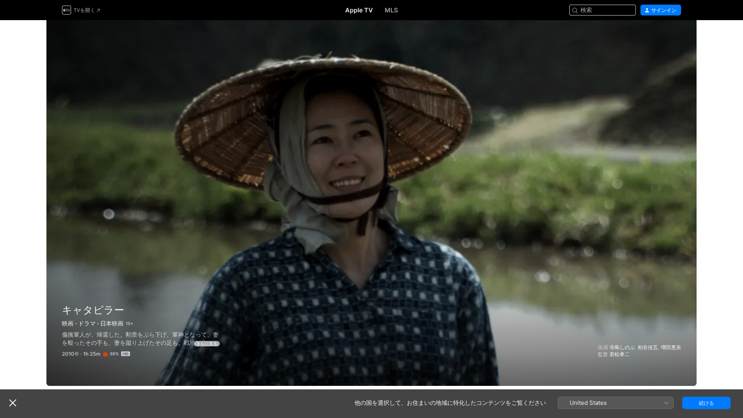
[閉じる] (12, 402)
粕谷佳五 (648, 347)
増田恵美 (671, 347)
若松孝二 (619, 354)
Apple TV (359, 10)
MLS (391, 10)
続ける (706, 403)
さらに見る (206, 343)
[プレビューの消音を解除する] (675, 35)
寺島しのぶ (622, 347)
